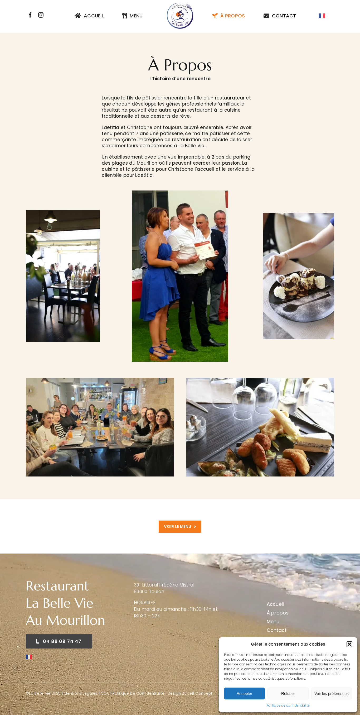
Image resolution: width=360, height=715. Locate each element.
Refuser (288, 693)
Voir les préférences (331, 693)
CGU (105, 693)
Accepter (244, 693)
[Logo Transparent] (180, 5)
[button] (349, 644)
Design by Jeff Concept (190, 693)
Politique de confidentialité (288, 705)
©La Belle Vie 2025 (43, 693)
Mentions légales (81, 693)
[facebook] (30, 15)
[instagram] (40, 15)
